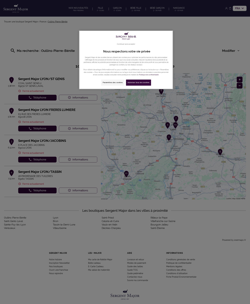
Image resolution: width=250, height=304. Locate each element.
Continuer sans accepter (126, 44)
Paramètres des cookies (113, 82)
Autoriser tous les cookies (138, 82)
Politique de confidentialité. (149, 75)
